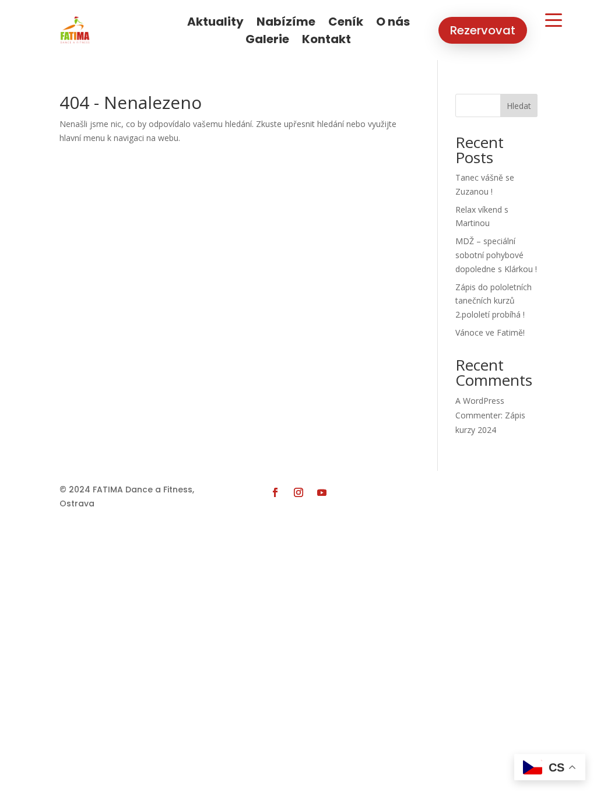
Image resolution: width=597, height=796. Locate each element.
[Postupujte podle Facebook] (275, 492)
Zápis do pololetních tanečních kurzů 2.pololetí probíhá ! (493, 300)
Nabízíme (286, 23)
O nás (393, 23)
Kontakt (326, 41)
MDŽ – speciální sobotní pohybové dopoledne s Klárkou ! (496, 254)
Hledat (519, 105)
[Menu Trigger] (553, 19)
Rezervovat (482, 30)
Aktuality (215, 23)
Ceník (345, 23)
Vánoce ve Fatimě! (490, 332)
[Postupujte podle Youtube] (321, 492)
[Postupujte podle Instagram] (298, 492)
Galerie (267, 41)
